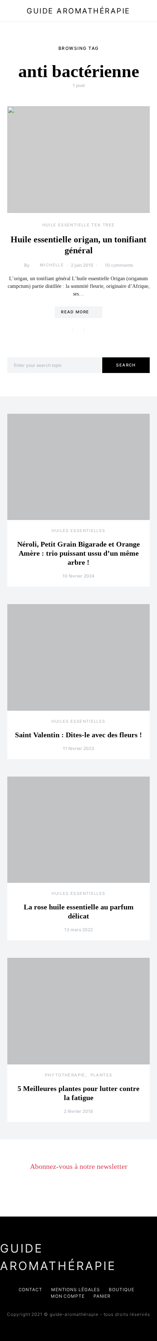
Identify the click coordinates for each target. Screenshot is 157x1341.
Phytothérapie (65, 1075)
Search (125, 365)
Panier (102, 1296)
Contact (30, 1289)
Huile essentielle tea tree (78, 224)
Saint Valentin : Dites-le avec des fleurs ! (78, 735)
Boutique (121, 1289)
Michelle (52, 264)
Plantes (101, 1075)
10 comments (119, 265)
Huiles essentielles (78, 530)
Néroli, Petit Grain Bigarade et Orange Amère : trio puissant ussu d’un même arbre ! (78, 553)
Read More (75, 311)
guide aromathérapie (78, 11)
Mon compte (68, 1296)
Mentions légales (75, 1289)
